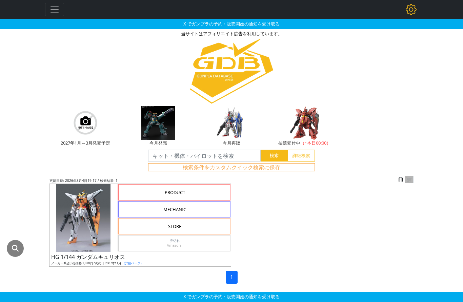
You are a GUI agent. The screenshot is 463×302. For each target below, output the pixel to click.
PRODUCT (175, 192)
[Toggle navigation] (54, 9)
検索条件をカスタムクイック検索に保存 (231, 167)
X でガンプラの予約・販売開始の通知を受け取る (231, 24)
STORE (174, 226)
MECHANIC (174, 209)
